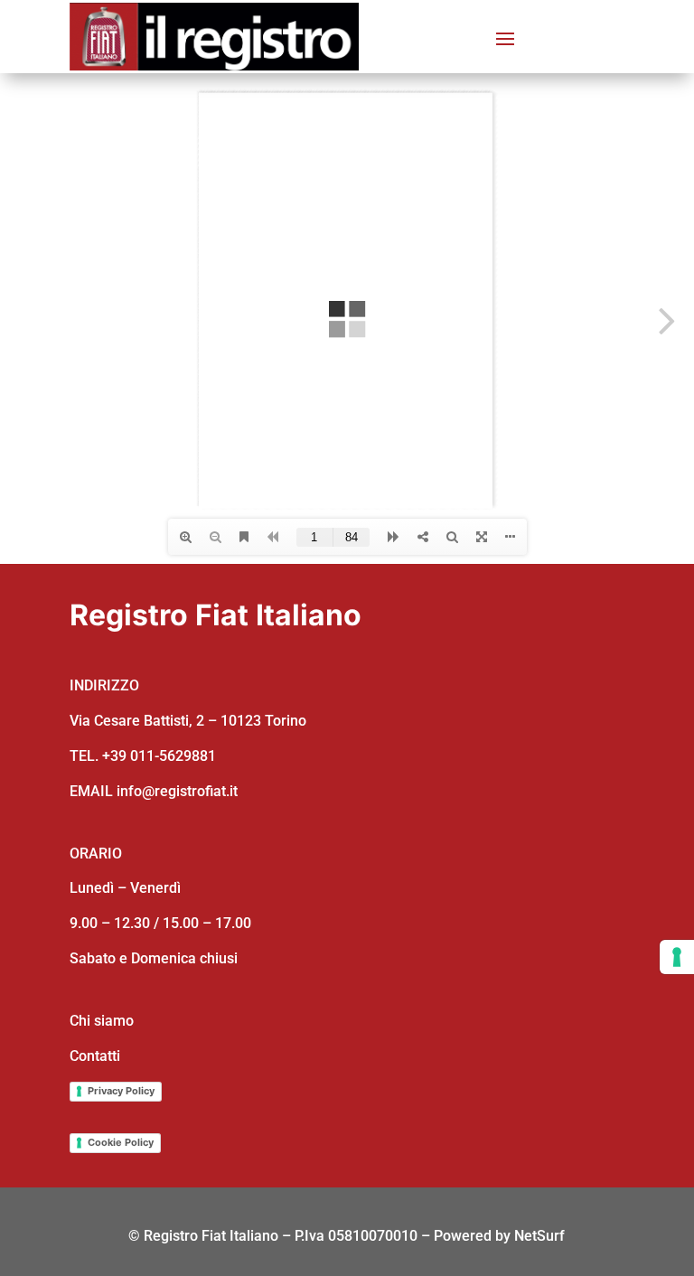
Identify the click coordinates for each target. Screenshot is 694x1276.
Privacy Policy (121, 1090)
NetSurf (539, 1235)
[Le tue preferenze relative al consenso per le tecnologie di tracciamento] (677, 957)
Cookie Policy (121, 1142)
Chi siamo (102, 1020)
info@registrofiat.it (177, 791)
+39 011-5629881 (159, 756)
